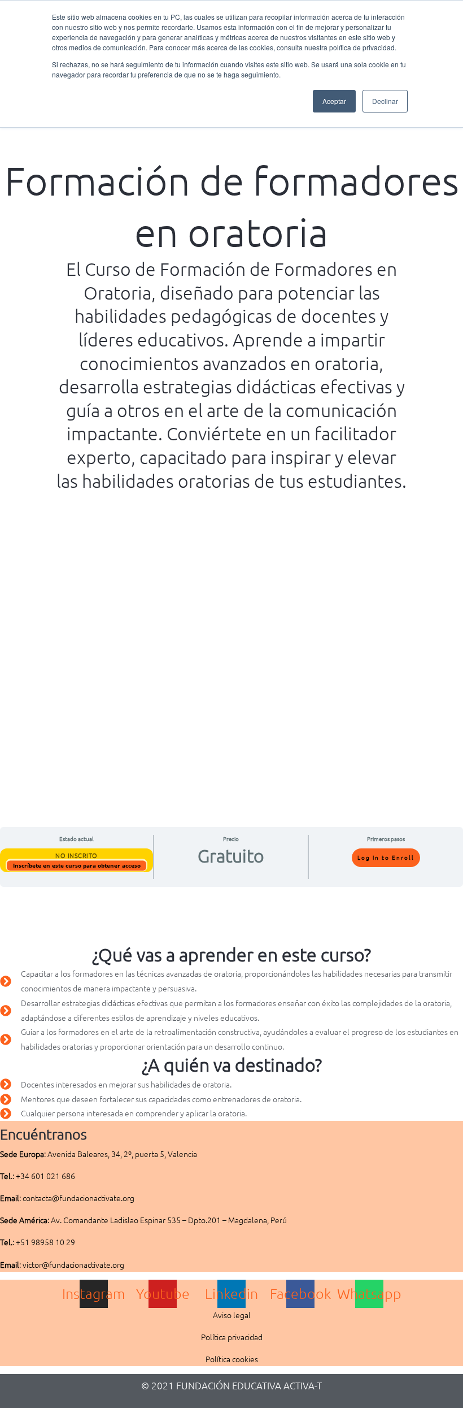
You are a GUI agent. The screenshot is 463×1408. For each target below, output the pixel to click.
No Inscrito (76, 855)
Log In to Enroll (385, 857)
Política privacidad (232, 1336)
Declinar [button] (385, 101)
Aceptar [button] (334, 101)
